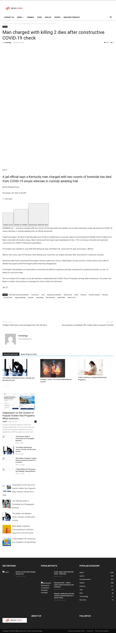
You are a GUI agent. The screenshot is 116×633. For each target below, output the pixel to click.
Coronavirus (35, 295)
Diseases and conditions (54, 295)
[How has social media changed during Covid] (8, 574)
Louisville (30, 297)
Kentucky (105, 295)
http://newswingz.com (24, 339)
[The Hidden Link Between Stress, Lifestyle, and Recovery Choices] (20, 367)
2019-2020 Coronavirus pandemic (19, 295)
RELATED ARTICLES (11, 354)
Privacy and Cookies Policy (76, 631)
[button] (111, 17)
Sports (57, 17)
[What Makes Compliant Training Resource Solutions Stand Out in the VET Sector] (8, 461)
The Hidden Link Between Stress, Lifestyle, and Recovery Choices (26, 449)
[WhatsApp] (20, 47)
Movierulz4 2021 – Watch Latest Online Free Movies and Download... (64, 585)
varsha (4, 421)
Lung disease (40, 297)
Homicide (83, 295)
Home (4, 23)
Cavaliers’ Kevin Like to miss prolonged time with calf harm (24, 325)
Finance (30, 17)
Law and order (8, 297)
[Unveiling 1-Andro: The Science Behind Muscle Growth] (58, 368)
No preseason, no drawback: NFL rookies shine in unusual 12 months (88, 325)
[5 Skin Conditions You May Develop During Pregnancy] (96, 367)
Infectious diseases (94, 295)
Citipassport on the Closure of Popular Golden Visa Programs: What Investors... (18, 415)
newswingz (8, 42)
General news (68, 295)
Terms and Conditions (102, 631)
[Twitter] (10, 47)
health (76, 295)
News (19, 17)
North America (50, 297)
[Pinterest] (15, 47)
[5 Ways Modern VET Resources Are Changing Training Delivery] (8, 472)
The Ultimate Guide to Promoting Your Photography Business (25, 438)
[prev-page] (3, 386)
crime (43, 295)
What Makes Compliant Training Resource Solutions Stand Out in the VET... (26, 460)
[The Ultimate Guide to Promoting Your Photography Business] (8, 439)
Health (48, 17)
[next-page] (7, 386)
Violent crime (72, 297)
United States (61, 297)
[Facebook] (4, 47)
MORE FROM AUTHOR (28, 354)
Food (39, 17)
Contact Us (9, 17)
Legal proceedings (20, 297)
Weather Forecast (72, 17)
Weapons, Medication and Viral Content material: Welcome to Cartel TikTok (64, 596)
